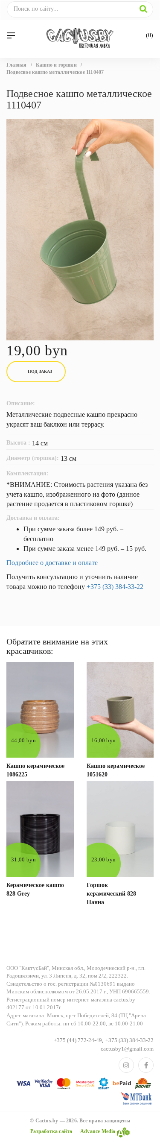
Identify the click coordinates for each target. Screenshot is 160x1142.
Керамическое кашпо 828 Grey (35, 889)
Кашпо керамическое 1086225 (35, 770)
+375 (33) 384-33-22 (115, 586)
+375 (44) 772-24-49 (78, 1040)
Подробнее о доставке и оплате (52, 562)
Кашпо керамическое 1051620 (116, 770)
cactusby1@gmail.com (127, 1048)
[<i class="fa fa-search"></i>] (143, 9)
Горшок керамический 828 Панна (111, 893)
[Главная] (80, 38)
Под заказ (40, 371)
